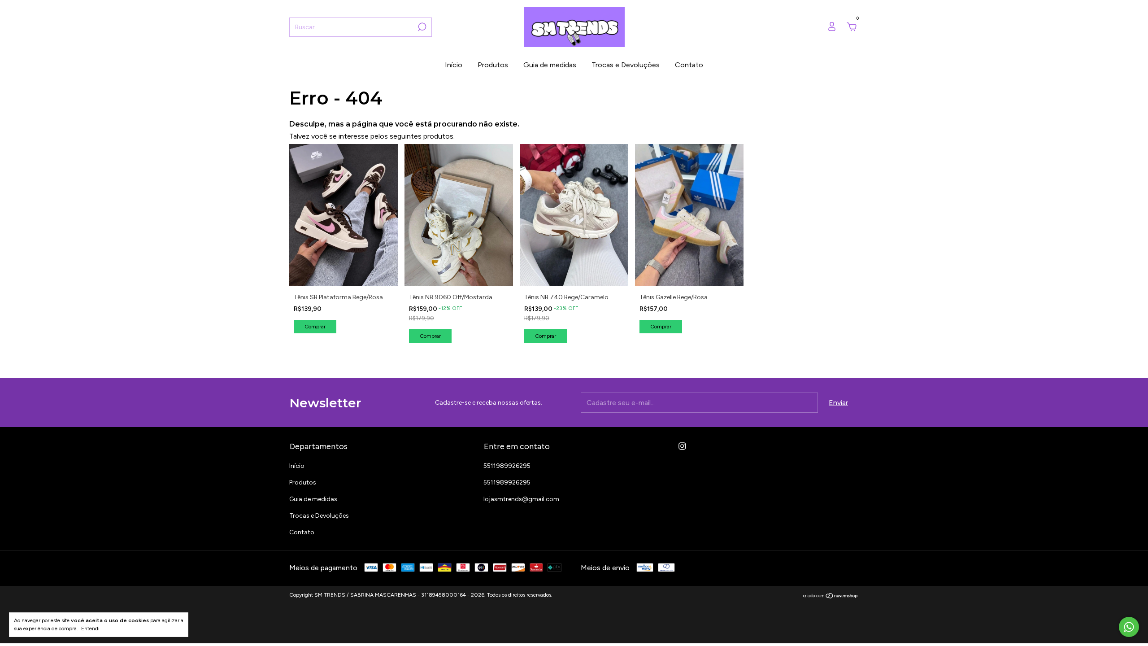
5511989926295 (507, 466)
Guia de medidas (549, 65)
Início (453, 65)
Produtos (493, 65)
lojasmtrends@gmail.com (521, 499)
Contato (689, 65)
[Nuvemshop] (831, 596)
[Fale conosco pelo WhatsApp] (1129, 627)
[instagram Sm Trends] (682, 446)
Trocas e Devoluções (625, 65)
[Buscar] (421, 27)
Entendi (90, 628)
